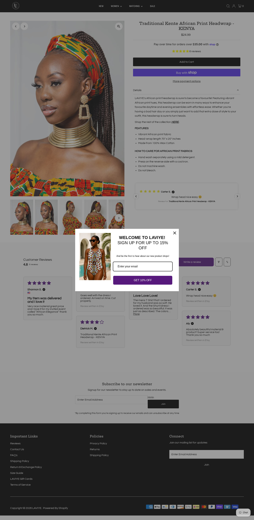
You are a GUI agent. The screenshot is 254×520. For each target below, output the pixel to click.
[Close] (175, 233)
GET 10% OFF (143, 280)
